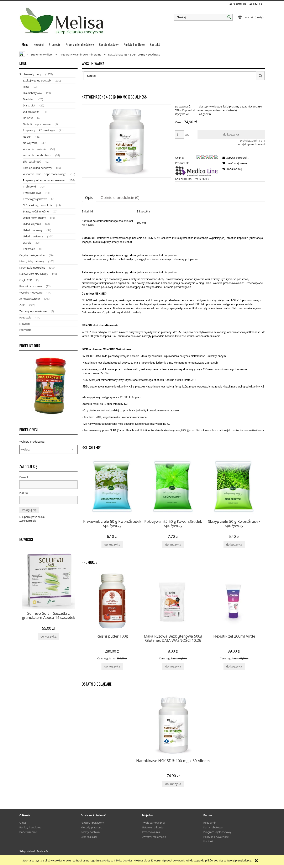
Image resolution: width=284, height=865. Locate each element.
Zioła (22, 305)
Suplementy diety (30, 74)
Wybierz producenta (31, 441)
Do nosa (28, 118)
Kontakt (208, 841)
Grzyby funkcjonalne (32, 255)
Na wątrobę (30, 143)
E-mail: (24, 477)
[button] (234, 157)
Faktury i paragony (92, 822)
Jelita (26, 87)
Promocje (25, 330)
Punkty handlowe (30, 827)
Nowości (24, 324)
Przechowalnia (151, 832)
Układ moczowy (32, 230)
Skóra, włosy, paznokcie (37, 205)
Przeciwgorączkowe (35, 199)
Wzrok (27, 242)
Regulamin (209, 822)
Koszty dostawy (90, 832)
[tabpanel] (173, 323)
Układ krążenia (32, 224)
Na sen (27, 136)
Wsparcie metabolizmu (37, 155)
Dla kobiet (29, 105)
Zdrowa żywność (29, 299)
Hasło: (23, 493)
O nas (22, 822)
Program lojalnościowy (217, 832)
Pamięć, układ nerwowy (37, 168)
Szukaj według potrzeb (37, 80)
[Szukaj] (229, 17)
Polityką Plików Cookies (117, 860)
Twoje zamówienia (153, 822)
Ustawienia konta (152, 827)
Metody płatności (91, 827)
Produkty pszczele (30, 286)
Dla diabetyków (32, 93)
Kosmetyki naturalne (32, 267)
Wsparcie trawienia (34, 149)
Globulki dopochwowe (37, 124)
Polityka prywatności (216, 837)
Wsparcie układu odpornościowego (44, 174)
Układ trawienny (33, 236)
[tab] (89, 197)
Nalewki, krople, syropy (33, 274)
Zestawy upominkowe (33, 311)
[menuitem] (25, 44)
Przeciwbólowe (32, 193)
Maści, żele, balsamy (31, 261)
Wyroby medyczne (30, 292)
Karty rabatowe (212, 827)
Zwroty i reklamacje (154, 837)
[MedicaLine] (196, 170)
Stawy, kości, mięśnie (36, 211)
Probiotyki (29, 186)
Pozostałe (29, 249)
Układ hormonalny (34, 218)
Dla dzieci (28, 99)
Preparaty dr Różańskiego (39, 130)
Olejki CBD (25, 280)
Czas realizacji (89, 837)
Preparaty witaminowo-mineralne (43, 180)
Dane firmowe (28, 832)
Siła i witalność (32, 161)
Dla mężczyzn (31, 112)
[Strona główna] (62, 22)
